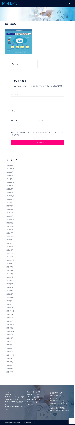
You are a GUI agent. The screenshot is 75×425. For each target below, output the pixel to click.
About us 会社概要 (33, 397)
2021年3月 (9, 270)
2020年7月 (9, 294)
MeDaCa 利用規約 (55, 395)
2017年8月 (9, 358)
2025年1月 (9, 179)
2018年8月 (9, 335)
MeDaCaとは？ (10, 394)
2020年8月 (10, 290)
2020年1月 (9, 301)
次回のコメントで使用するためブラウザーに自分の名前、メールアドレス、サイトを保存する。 (37, 133)
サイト (41, 120)
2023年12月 (10, 196)
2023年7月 (9, 209)
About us (15, 64)
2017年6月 (9, 365)
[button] (69, 3)
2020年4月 (10, 297)
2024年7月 (9, 189)
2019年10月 (10, 311)
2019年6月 (9, 321)
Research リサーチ (33, 394)
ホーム (7, 392)
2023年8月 (9, 206)
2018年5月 (9, 338)
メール (14, 120)
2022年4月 (9, 240)
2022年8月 (9, 229)
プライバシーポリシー (57, 398)
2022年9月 (9, 226)
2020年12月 (10, 280)
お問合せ (30, 404)
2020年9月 (10, 287)
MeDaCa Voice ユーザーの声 (14, 397)
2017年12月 (10, 351)
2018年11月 (10, 328)
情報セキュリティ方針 (57, 400)
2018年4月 (9, 341)
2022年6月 (9, 236)
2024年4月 (9, 192)
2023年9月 (9, 202)
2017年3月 (9, 372)
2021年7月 (9, 267)
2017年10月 (10, 355)
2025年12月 (10, 169)
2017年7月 (9, 362)
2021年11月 (9, 257)
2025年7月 (9, 172)
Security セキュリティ (34, 392)
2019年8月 (9, 318)
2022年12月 (10, 219)
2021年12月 (10, 253)
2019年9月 (9, 314)
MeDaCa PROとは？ (11, 399)
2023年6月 (9, 213)
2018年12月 (10, 324)
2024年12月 (10, 182)
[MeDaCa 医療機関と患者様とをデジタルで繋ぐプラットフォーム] (10, 3)
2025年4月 (9, 175)
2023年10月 (10, 199)
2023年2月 (9, 216)
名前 (13, 111)
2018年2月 (9, 348)
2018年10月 (10, 331)
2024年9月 (9, 185)
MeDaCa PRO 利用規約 (57, 408)
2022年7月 (9, 233)
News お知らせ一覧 (33, 399)
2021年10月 (10, 260)
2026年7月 (9, 165)
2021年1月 (9, 277)
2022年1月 (9, 250)
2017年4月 (9, 368)
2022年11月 (10, 223)
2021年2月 (9, 274)
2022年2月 (9, 246)
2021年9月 (9, 263)
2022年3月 (9, 243)
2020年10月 (10, 284)
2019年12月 (10, 304)
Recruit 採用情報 (32, 402)
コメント (14, 94)
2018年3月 (9, 345)
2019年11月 (10, 307)
